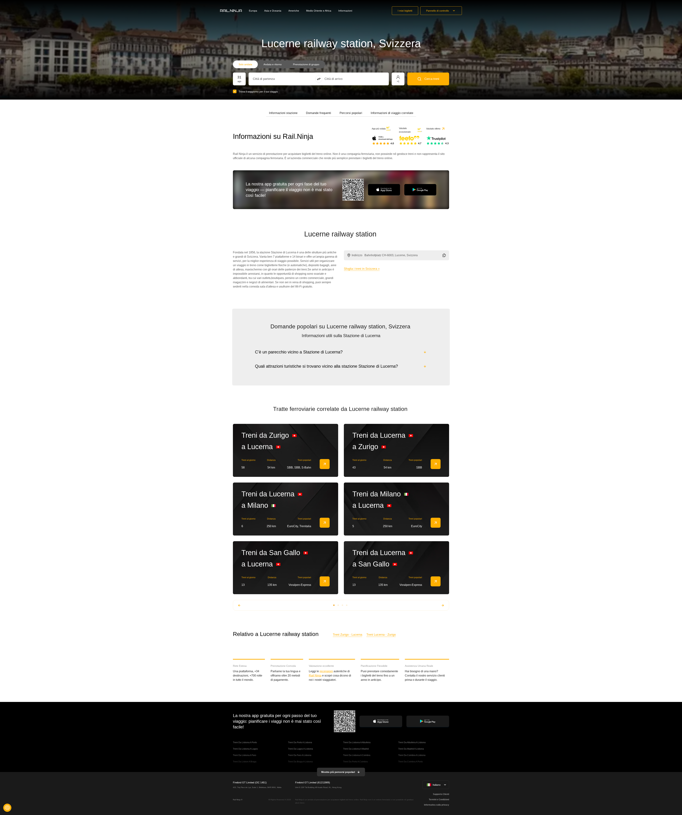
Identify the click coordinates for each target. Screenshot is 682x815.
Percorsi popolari (351, 113)
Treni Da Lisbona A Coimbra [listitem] (356, 755)
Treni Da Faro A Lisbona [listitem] (299, 755)
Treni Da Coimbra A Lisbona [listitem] (411, 755)
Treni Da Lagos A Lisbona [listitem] (300, 749)
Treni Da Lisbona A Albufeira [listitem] (357, 742)
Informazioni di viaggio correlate (392, 113)
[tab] (283, 113)
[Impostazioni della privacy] (7, 808)
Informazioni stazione (283, 113)
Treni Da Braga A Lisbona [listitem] (300, 761)
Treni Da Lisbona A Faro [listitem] (244, 755)
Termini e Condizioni (439, 799)
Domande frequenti (318, 113)
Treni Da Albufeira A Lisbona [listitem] (412, 742)
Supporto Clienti (441, 794)
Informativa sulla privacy (436, 805)
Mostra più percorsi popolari (338, 772)
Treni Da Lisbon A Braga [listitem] (244, 761)
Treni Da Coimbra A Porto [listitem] (410, 761)
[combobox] (272, 79)
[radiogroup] (279, 64)
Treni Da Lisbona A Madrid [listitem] (356, 749)
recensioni (326, 671)
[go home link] (231, 10)
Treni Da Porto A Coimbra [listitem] (355, 761)
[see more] (325, 464)
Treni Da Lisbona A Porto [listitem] (245, 742)
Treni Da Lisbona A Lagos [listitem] (245, 749)
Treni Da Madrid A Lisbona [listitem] (411, 749)
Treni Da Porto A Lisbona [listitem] (300, 742)
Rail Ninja (315, 675)
